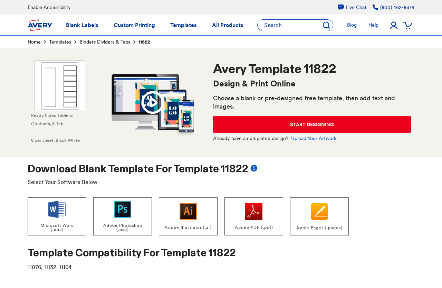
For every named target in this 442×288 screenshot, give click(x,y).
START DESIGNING (312, 124)
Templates (60, 42)
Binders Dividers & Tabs (104, 42)
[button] (153, 102)
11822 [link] (144, 42)
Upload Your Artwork (313, 138)
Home (34, 42)
